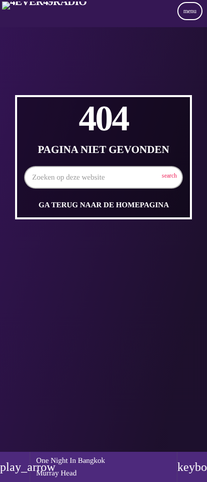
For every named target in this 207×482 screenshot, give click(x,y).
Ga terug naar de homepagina (104, 205)
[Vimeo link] (44, 22)
